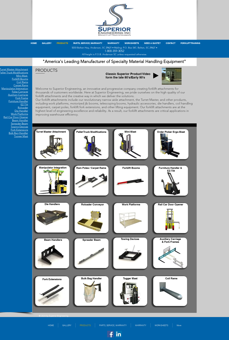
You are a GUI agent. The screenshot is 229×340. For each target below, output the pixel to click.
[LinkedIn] (118, 334)
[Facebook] (110, 334)
